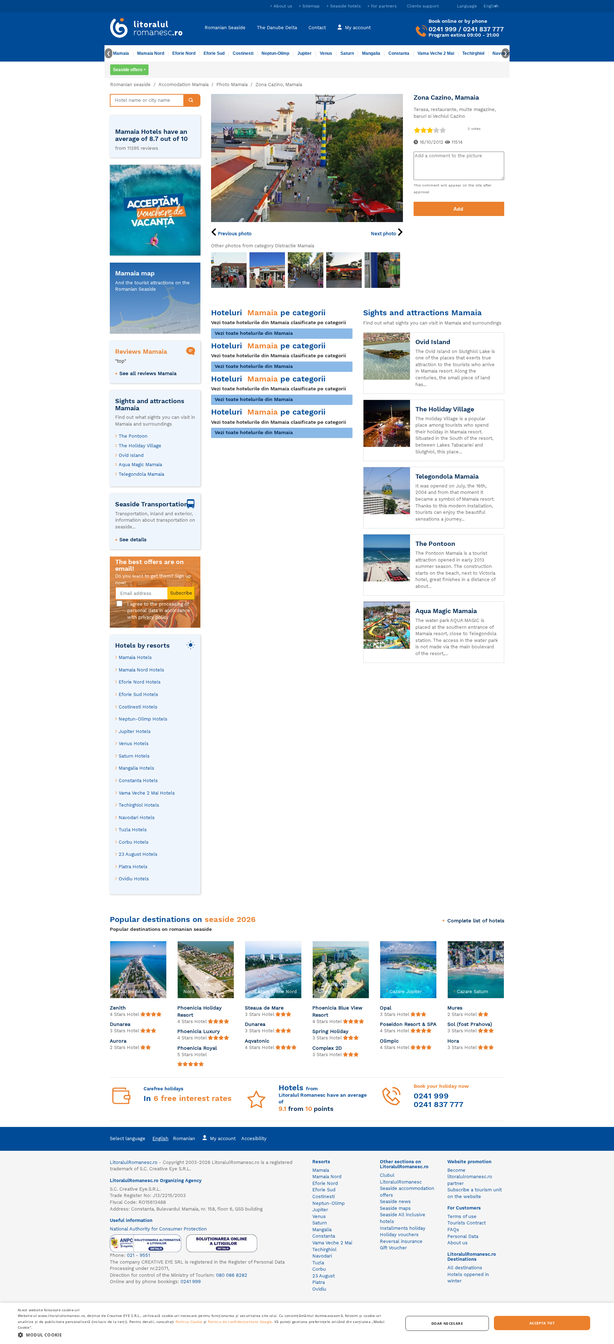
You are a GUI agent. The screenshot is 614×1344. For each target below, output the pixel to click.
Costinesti (243, 53)
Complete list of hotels (475, 920)
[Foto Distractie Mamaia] (229, 270)
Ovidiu (319, 1289)
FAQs (453, 1229)
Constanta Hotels (138, 780)
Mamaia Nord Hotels (141, 670)
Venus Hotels (134, 743)
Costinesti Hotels (138, 707)
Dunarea (120, 1024)
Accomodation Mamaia (183, 84)
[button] (205, 1334)
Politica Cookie (189, 1321)
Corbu (319, 1269)
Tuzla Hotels (133, 829)
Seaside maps (395, 1208)
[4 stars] (436, 130)
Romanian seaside (130, 84)
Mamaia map (135, 273)
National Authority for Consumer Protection (158, 1229)
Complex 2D (327, 1048)
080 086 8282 (231, 1275)
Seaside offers (127, 69)
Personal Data (462, 1236)
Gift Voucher (393, 1247)
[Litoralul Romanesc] (146, 28)
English (160, 1138)
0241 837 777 (483, 29)
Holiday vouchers (399, 1234)
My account (358, 27)
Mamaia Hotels (135, 657)
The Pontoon (133, 436)
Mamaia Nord (150, 53)
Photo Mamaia (232, 84)
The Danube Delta (277, 27)
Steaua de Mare (264, 1008)
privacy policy (153, 617)
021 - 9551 (138, 1255)
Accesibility (253, 1138)
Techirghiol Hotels (139, 805)
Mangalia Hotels (136, 768)
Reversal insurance (401, 1241)
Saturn (347, 53)
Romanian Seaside (225, 27)
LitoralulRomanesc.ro (133, 1162)
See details (132, 539)
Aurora (118, 1041)
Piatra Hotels (133, 866)
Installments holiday (402, 1228)
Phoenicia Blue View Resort (337, 1011)
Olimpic (389, 1041)
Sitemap (311, 6)
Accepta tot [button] (542, 1323)
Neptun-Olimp (275, 53)
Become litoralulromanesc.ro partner (469, 1177)
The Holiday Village (140, 445)
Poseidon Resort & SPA (408, 1024)
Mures (454, 1008)
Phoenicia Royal (197, 1048)
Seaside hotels (345, 6)
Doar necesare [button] (447, 1323)
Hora (453, 1041)
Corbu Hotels (134, 842)
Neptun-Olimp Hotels (143, 719)
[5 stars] (442, 130)
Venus (326, 53)
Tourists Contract (466, 1223)
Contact (317, 27)
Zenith (118, 1008)
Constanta (398, 53)
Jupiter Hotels (135, 731)
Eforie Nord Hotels (140, 682)
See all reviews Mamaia (148, 373)
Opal (385, 1008)
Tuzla (318, 1262)
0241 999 (443, 29)
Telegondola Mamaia (141, 474)
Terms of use (461, 1216)
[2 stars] (423, 130)
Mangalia (371, 53)
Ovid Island (131, 455)
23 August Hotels (138, 854)
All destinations (464, 1267)
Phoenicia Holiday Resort (199, 1011)
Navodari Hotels (137, 817)
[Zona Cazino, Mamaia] (307, 157)
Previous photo (234, 233)
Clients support (423, 6)
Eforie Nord (183, 53)
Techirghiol (473, 53)
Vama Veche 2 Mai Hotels (147, 793)
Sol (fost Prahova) (469, 1024)
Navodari (322, 1256)
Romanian (184, 1138)
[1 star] (417, 130)
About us (283, 6)
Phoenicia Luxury (198, 1031)
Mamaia (121, 53)
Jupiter (304, 53)
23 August (323, 1276)
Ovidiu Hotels (134, 878)
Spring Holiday (330, 1031)
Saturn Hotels (134, 756)
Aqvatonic (257, 1041)
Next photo (384, 233)
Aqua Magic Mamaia (140, 464)
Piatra (318, 1282)
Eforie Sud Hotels (138, 694)
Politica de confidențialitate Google (240, 1321)
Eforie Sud (214, 53)
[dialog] (307, 1323)
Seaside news (395, 1201)
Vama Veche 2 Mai (436, 53)
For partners (384, 6)
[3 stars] (429, 130)
